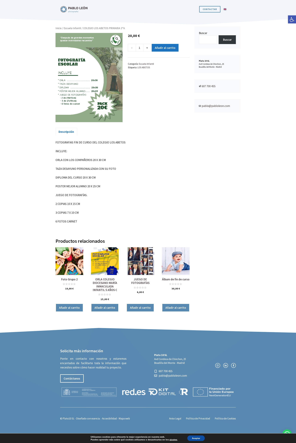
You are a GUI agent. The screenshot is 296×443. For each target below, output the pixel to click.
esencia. (95, 418)
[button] (292, 19)
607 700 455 (208, 86)
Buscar (203, 33)
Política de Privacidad (198, 418)
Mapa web (124, 418)
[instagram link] (217, 365)
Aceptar (196, 438)
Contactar (210, 9)
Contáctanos (72, 378)
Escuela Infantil (72, 28)
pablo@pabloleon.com (216, 106)
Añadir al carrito (165, 48)
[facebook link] (233, 365)
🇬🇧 (225, 9)
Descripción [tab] (66, 132)
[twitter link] (225, 365)
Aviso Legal (175, 418)
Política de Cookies (225, 418)
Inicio (59, 28)
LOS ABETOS (143, 67)
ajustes (173, 439)
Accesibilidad (109, 418)
